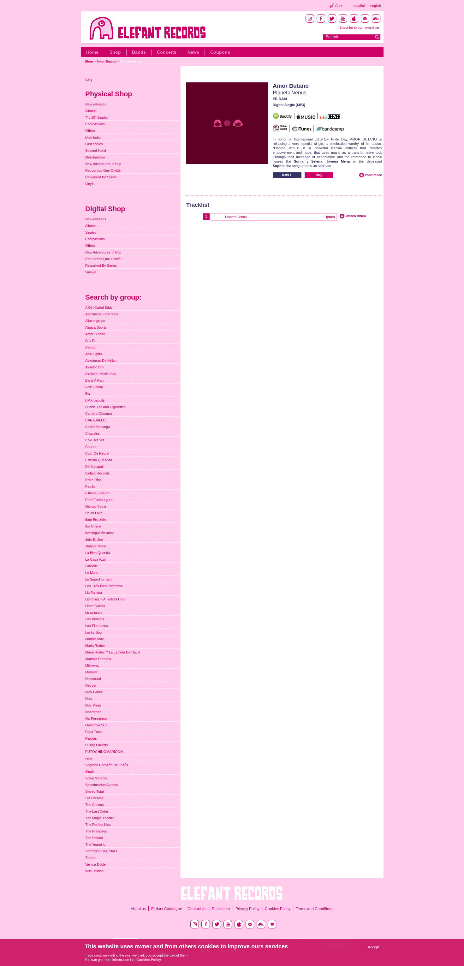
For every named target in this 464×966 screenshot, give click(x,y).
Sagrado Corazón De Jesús (106, 765)
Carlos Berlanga (97, 427)
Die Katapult (94, 466)
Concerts (166, 52)
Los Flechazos (96, 626)
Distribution (93, 137)
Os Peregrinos (96, 718)
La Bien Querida (97, 553)
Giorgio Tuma (95, 506)
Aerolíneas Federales (101, 314)
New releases (95, 104)
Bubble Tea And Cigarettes (105, 407)
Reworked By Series (101, 177)
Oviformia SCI (96, 725)
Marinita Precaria (98, 659)
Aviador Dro (94, 367)
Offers (90, 131)
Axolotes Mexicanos (100, 374)
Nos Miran (93, 705)
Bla (87, 394)
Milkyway (92, 665)
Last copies (94, 144)
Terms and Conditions (314, 909)
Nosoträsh (93, 712)
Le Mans (91, 573)
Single (89, 771)
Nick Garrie (94, 692)
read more (373, 175)
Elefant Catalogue (166, 909)
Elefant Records (97, 473)
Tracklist (197, 205)
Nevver (91, 685)
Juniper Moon (95, 546)
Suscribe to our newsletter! (359, 27)
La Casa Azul (95, 559)
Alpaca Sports (96, 327)
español (359, 6)
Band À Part (94, 380)
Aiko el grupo (95, 321)
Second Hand (95, 150)
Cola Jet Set (94, 440)
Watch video (356, 216)
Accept (373, 947)
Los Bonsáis (94, 619)
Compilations (95, 124)
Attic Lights (93, 354)
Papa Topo (93, 732)
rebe (88, 758)
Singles (90, 232)
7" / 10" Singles (96, 117)
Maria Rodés (95, 645)
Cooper (91, 447)
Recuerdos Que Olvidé (103, 170)
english (375, 6)
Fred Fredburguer (99, 500)
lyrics (330, 217)
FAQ (88, 80)
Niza (88, 699)
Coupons (220, 52)
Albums (91, 111)
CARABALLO (95, 420)
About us (138, 909)
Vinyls (89, 184)
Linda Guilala (95, 606)
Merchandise (95, 157)
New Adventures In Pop (103, 164)
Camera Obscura (98, 413)
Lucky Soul (93, 632)
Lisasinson (93, 612)
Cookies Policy (277, 909)
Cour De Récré (97, 453)
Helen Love (94, 513)
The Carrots (94, 805)
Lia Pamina (93, 592)
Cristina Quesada (98, 460)
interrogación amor (99, 533)
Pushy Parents (96, 745)
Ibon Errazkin (95, 520)
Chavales (92, 433)
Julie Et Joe (94, 539)
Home (92, 52)
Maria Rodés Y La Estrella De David (112, 652)
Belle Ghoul (94, 387)
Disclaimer (221, 909)
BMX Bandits (95, 400)
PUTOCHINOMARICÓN (104, 752)
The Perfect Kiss (98, 824)
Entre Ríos (93, 480)
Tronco (90, 858)
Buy (319, 175)
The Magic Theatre (99, 818)
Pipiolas (91, 738)
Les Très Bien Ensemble (104, 586)
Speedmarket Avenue (101, 785)
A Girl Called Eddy (99, 307)
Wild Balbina (94, 871)
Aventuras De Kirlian (100, 360)
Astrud (90, 347)
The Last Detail (96, 811)
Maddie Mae (94, 639)
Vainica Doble (95, 864)
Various (91, 272)
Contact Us (196, 909)
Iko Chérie (93, 526)
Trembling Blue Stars (101, 851)
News (193, 52)
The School (94, 838)
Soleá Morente (96, 778)
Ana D (90, 341)
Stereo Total (94, 791)
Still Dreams (94, 798)
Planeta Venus (131, 61)
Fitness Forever (97, 493)
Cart (338, 6)
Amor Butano (106, 61)
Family (90, 486)
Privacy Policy (247, 909)
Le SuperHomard (98, 579)
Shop (115, 52)
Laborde (91, 566)
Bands (139, 52)
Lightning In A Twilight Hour (105, 599)
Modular (91, 672)
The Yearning (95, 844)
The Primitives (96, 831)
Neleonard (93, 679)
